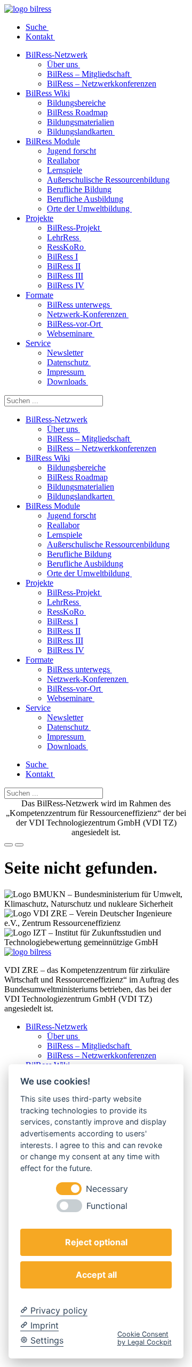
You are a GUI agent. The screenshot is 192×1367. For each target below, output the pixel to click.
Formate (39, 295)
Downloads (67, 381)
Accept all (96, 1274)
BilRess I (62, 256)
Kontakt (40, 36)
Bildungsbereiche (76, 102)
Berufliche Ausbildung (85, 198)
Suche (37, 27)
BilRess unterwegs (79, 304)
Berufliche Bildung (79, 189)
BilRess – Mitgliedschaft (89, 73)
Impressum (66, 371)
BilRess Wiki (48, 93)
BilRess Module (53, 141)
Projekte (39, 218)
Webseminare (70, 333)
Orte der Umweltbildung (89, 208)
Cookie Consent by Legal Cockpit (144, 1338)
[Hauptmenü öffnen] (8, 844)
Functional (106, 1206)
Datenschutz (69, 362)
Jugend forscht (71, 150)
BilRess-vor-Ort (75, 323)
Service (38, 343)
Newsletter (65, 352)
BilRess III (65, 275)
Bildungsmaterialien (80, 122)
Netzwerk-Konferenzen (88, 314)
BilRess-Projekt (74, 227)
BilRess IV (65, 285)
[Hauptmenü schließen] (19, 844)
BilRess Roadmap (77, 112)
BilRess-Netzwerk (56, 54)
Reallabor (63, 160)
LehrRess (64, 237)
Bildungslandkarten (81, 131)
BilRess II (64, 266)
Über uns (63, 64)
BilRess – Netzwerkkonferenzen (101, 83)
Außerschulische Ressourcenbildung (108, 179)
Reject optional (96, 1242)
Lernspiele (64, 170)
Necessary (107, 1189)
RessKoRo (66, 247)
